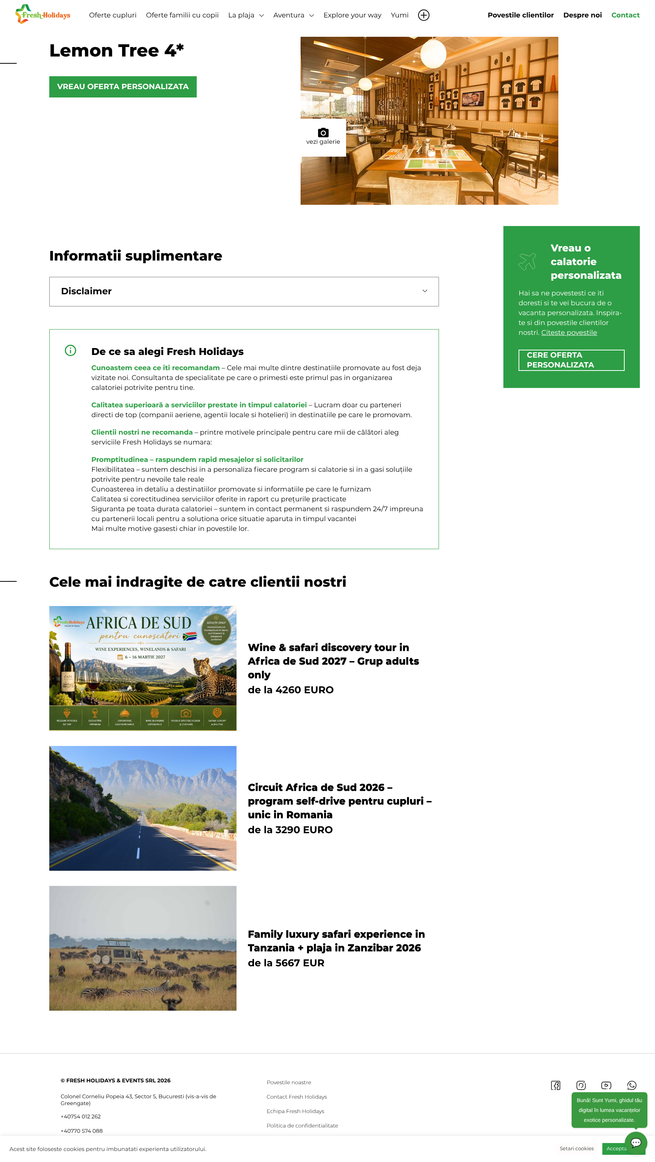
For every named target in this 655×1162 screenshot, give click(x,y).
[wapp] (632, 1085)
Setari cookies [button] (577, 1149)
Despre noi (582, 15)
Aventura (288, 15)
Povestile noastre (289, 1082)
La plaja (241, 15)
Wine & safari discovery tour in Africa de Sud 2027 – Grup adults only (333, 661)
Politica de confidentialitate (302, 1125)
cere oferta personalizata (560, 360)
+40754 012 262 (81, 1116)
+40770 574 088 (82, 1130)
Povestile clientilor (521, 15)
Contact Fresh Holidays (297, 1096)
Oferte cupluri (112, 15)
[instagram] (581, 1085)
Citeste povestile (569, 332)
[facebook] (555, 1085)
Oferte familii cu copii (182, 15)
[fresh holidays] (43, 13)
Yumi (400, 15)
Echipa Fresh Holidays (295, 1111)
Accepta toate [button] (624, 1149)
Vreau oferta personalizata (123, 86)
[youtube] (606, 1085)
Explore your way (352, 15)
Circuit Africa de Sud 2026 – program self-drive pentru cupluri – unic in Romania (340, 801)
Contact (625, 15)
